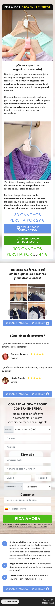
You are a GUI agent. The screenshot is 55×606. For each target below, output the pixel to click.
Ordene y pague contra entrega (28, 229)
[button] (11, 313)
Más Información (10, 601)
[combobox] (7, 509)
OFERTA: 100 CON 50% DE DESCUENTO (28, 240)
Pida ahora (27, 518)
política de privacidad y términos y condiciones (27, 526)
